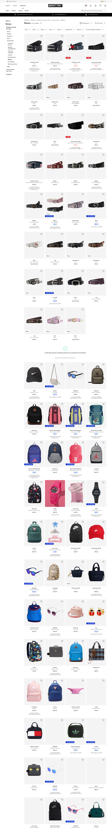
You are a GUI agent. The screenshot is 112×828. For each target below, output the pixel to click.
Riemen (63, 20)
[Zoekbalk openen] (82, 10)
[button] (86, 23)
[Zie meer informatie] (34, 71)
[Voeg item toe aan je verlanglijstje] (41, 36)
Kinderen (23, 5)
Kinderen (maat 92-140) (44, 20)
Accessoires (55, 20)
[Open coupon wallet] (86, 6)
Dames (8, 5)
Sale (34, 29)
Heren (15, 5)
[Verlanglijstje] (100, 6)
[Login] (91, 6)
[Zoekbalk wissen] (105, 10)
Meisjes (33, 20)
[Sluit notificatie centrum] (95, 5)
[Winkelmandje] (105, 6)
